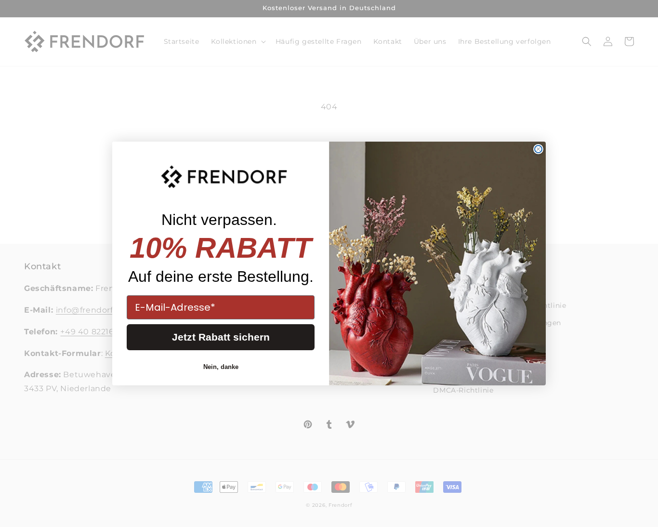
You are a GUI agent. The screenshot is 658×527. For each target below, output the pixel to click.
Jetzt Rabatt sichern (221, 337)
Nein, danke (220, 366)
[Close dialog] (538, 149)
